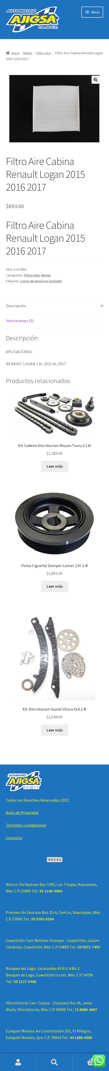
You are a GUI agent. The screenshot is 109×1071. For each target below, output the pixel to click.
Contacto (14, 837)
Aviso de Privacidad (22, 812)
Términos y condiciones (26, 825)
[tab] (54, 306)
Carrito (84, 1058)
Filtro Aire (43, 53)
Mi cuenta (18, 1062)
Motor (27, 53)
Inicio (16, 53)
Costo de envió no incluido (41, 281)
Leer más (55, 466)
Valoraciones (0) (20, 320)
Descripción (16, 305)
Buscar (54, 1062)
